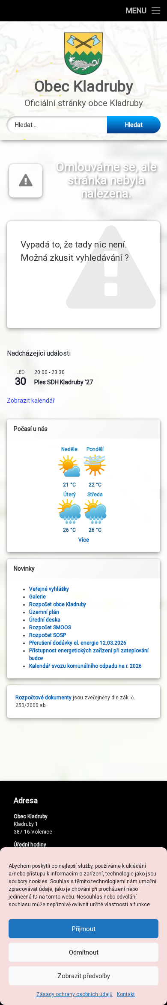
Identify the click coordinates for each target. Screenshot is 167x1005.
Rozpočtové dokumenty (43, 698)
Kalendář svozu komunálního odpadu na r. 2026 (85, 666)
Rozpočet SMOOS (50, 628)
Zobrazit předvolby (83, 976)
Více (83, 540)
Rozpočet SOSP (47, 635)
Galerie (37, 597)
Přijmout (83, 929)
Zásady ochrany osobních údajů (74, 994)
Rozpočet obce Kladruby (57, 604)
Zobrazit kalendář (31, 400)
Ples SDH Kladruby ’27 (63, 382)
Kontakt (126, 994)
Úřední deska (44, 620)
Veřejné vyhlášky (49, 589)
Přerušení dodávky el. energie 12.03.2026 (77, 643)
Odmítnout (83, 952)
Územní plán (44, 612)
